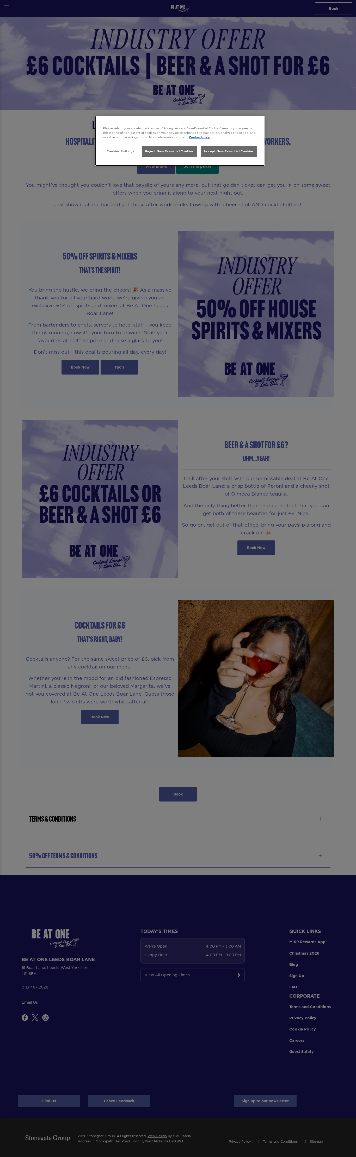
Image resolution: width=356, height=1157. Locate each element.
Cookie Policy (199, 137)
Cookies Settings (120, 151)
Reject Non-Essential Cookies (169, 151)
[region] (180, 141)
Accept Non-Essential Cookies (229, 151)
